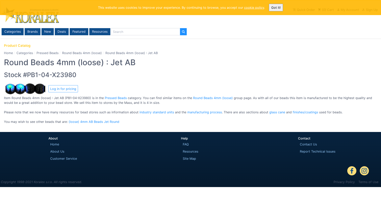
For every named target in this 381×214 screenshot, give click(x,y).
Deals (62, 31)
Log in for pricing (63, 89)
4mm (84, 122)
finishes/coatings (305, 112)
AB (91, 122)
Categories (12, 31)
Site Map (189, 158)
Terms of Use (368, 182)
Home (8, 53)
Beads (98, 122)
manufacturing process (204, 112)
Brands (32, 31)
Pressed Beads (48, 53)
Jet (106, 122)
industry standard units (157, 112)
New (47, 31)
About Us (57, 151)
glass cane (277, 112)
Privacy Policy (344, 182)
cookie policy (254, 8)
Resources (100, 31)
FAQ (186, 144)
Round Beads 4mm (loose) (82, 53)
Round (114, 122)
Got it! (276, 8)
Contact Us (308, 144)
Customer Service (63, 158)
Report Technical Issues (317, 151)
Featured (79, 31)
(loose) (74, 122)
